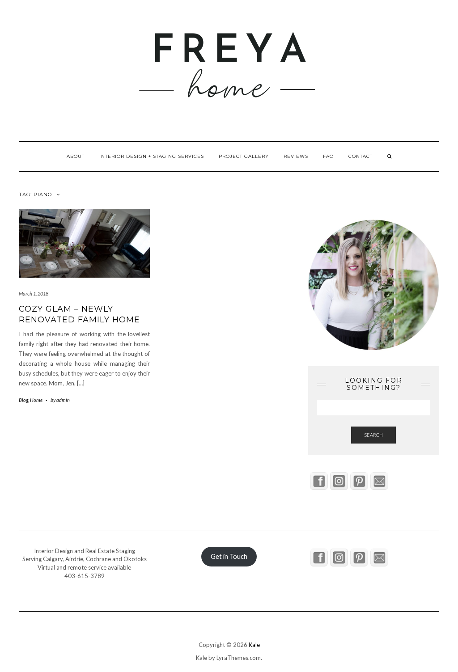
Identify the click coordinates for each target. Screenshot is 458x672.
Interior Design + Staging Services (151, 156)
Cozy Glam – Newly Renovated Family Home (79, 314)
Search (373, 435)
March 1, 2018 (33, 293)
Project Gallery (244, 156)
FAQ (328, 156)
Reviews (296, 156)
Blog (23, 400)
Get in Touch (229, 556)
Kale (254, 644)
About (76, 156)
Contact (360, 156)
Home (36, 400)
